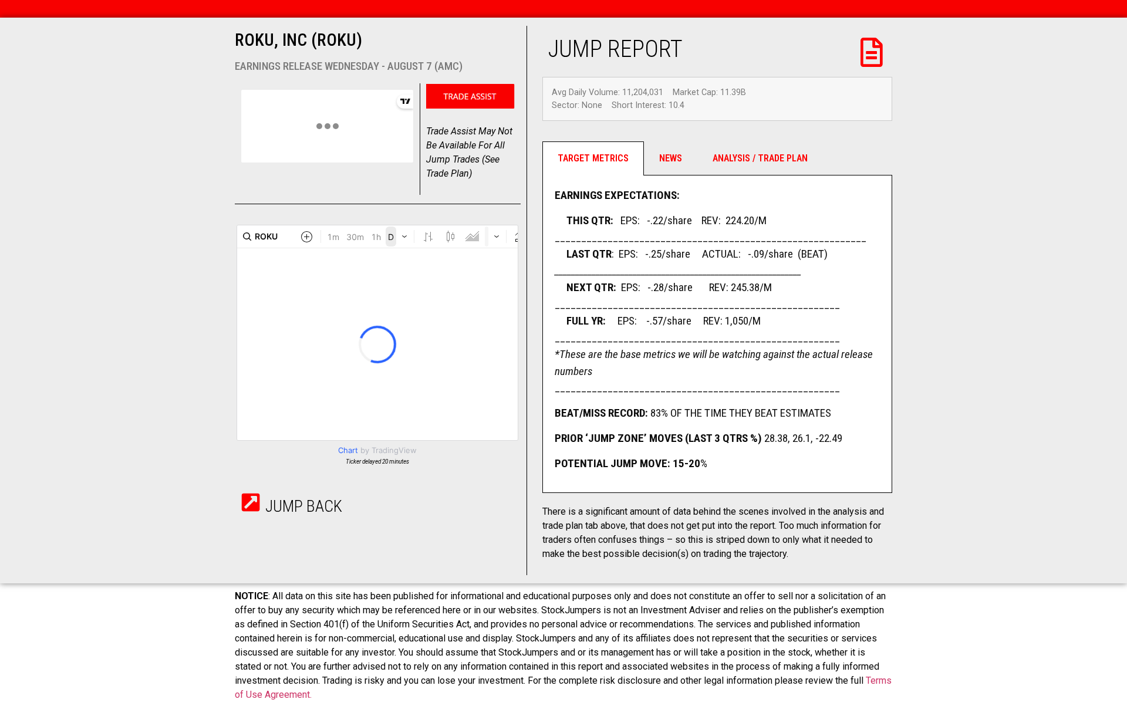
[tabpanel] (717, 333)
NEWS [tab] (670, 158)
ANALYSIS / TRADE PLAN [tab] (760, 158)
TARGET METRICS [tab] (593, 158)
